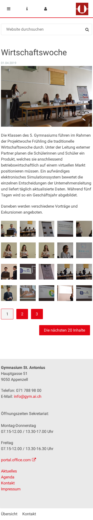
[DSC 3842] (9, 250)
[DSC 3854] (46, 293)
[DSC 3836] (27, 228)
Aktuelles (9, 471)
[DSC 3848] (27, 272)
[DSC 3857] (65, 293)
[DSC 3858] (84, 293)
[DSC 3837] (46, 228)
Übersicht (9, 514)
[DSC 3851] (84, 272)
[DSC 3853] (27, 293)
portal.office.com (16, 460)
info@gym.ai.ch (27, 396)
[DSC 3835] (9, 228)
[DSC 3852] (9, 293)
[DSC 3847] (9, 272)
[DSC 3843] (27, 250)
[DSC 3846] (84, 250)
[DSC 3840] (84, 228)
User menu (45, 8)
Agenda (7, 477)
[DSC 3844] (46, 250)
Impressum (11, 489)
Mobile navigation (8, 8)
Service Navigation (27, 8)
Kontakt (8, 483)
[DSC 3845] (65, 250)
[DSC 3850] (65, 272)
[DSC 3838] (65, 228)
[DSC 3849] (46, 272)
